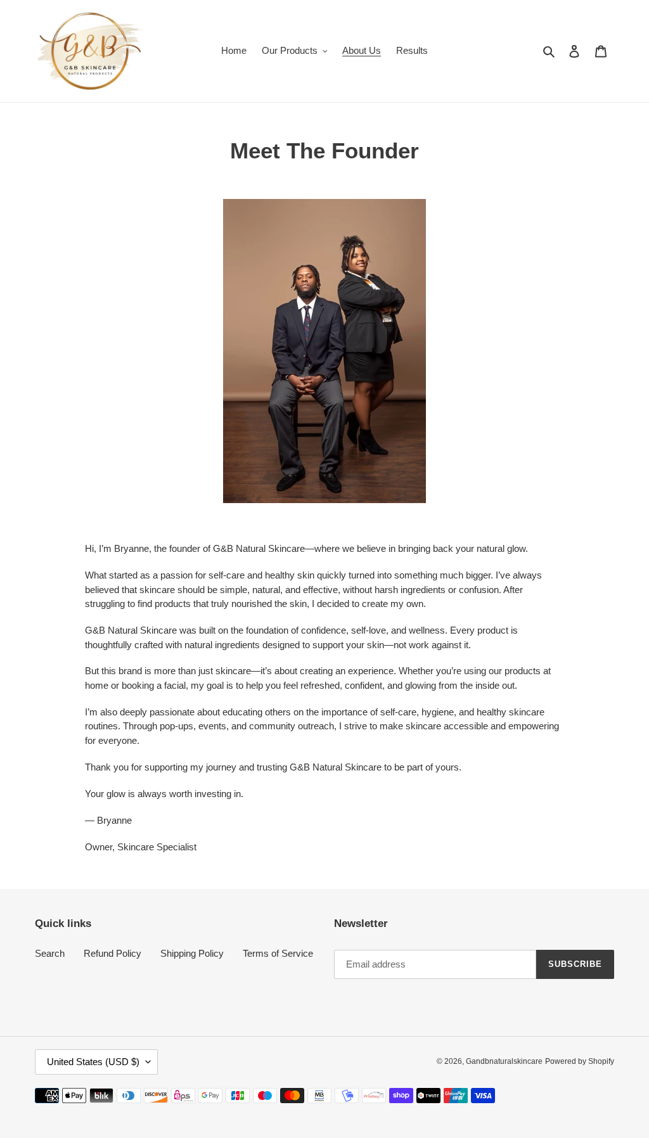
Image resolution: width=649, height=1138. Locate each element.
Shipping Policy (192, 953)
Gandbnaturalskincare (504, 1061)
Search (50, 953)
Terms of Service (278, 953)
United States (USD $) (93, 1061)
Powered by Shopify (579, 1061)
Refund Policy (112, 953)
